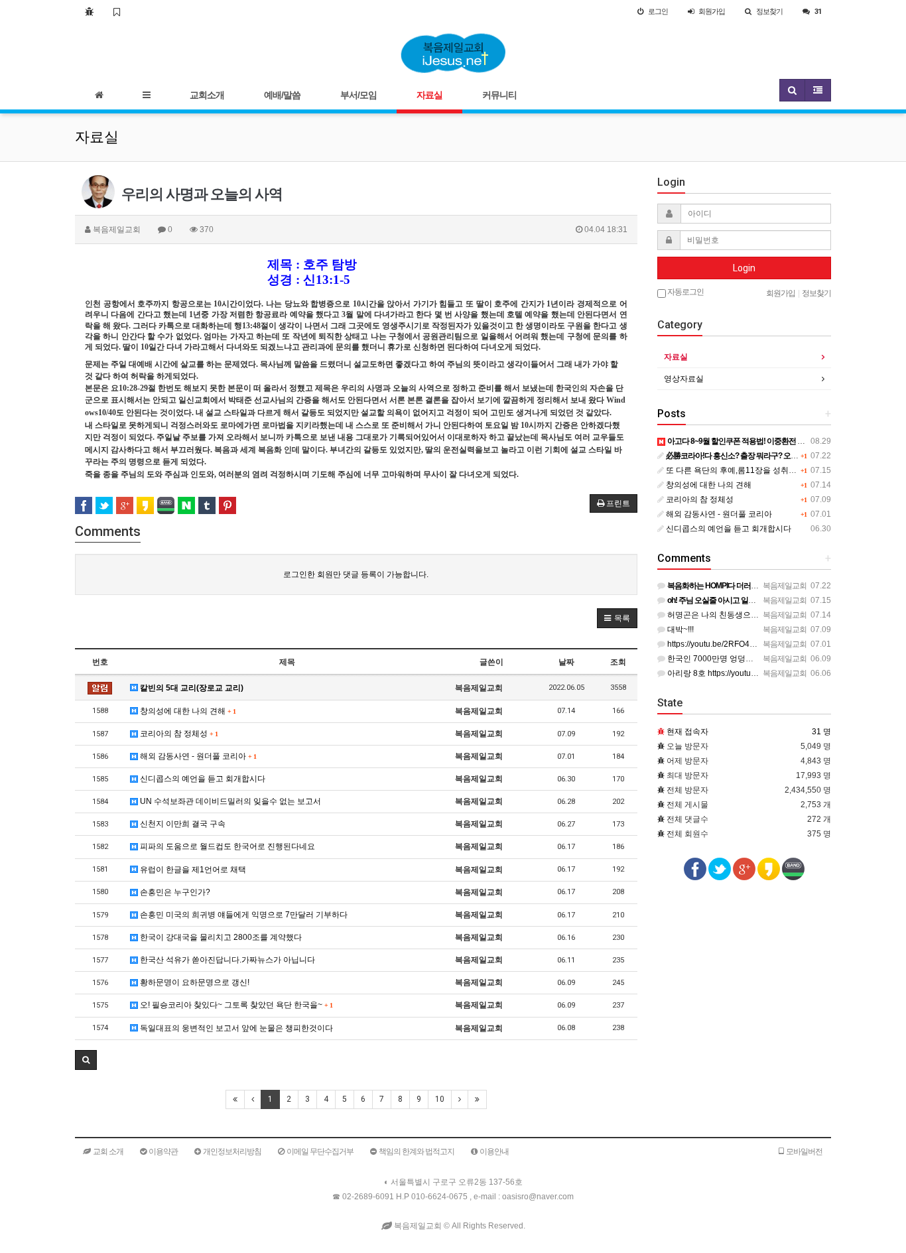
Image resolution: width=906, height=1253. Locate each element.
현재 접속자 (687, 731)
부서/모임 (358, 95)
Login (744, 268)
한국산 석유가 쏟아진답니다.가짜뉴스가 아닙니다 (226, 959)
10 (439, 1099)
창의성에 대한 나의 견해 (186, 711)
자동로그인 (685, 292)
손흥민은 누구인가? (174, 892)
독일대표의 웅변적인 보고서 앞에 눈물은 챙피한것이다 (235, 1028)
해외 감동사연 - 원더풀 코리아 (197, 756)
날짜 (566, 662)
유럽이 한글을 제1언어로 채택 (192, 869)
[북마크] (116, 11)
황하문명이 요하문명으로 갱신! (193, 982)
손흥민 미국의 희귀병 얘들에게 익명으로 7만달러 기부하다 (243, 914)
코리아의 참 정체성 (178, 733)
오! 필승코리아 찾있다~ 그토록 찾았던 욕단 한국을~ (235, 1005)
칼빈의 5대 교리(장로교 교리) (190, 687)
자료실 (429, 95)
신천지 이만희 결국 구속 (182, 823)
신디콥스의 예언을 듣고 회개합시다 (201, 778)
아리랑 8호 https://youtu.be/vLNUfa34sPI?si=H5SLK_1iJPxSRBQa (785, 673)
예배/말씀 (282, 95)
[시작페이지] (89, 11)
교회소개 (207, 95)
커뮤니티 (499, 95)
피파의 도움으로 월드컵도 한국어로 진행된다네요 (226, 846)
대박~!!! (679, 629)
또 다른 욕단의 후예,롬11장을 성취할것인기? (744, 470)
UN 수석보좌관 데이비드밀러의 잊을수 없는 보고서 (229, 801)
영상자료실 (684, 378)
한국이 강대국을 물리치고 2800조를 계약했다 (220, 937)
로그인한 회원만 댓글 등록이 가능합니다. (355, 574)
